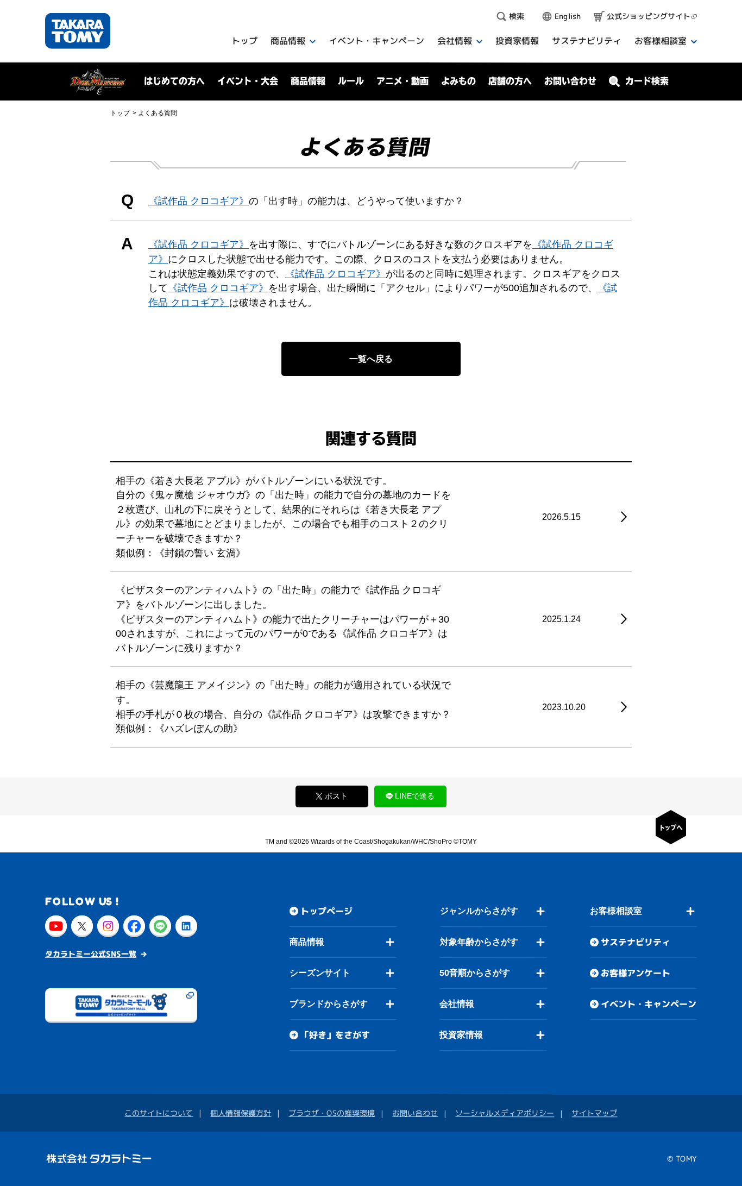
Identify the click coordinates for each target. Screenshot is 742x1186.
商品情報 (307, 941)
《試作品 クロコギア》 (198, 201)
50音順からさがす (474, 972)
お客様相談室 (616, 910)
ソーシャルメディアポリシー (504, 1113)
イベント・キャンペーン (648, 1004)
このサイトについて (158, 1113)
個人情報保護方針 (240, 1113)
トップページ (326, 911)
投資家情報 (461, 1034)
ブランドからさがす (329, 1003)
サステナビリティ (635, 942)
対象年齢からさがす (479, 941)
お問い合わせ (570, 81)
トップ (120, 113)
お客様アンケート (635, 973)
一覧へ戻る (371, 358)
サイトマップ (594, 1113)
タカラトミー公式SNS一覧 (90, 954)
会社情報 (456, 1003)
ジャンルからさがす (479, 910)
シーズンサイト (320, 972)
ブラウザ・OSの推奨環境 (331, 1113)
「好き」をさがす (335, 1035)
